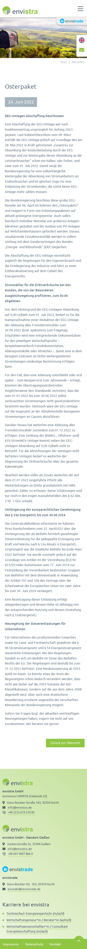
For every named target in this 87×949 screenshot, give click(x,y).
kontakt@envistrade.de (24, 889)
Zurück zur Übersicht (65, 743)
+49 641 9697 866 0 (20, 854)
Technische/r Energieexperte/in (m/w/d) (35, 914)
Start (63, 62)
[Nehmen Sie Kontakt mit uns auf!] (81, 51)
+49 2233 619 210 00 (21, 812)
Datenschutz (34, 944)
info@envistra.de (20, 808)
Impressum (11, 944)
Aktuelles (78, 62)
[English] (82, 40)
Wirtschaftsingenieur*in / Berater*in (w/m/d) (38, 920)
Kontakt (55, 944)
